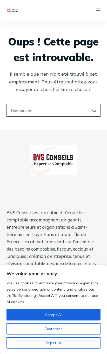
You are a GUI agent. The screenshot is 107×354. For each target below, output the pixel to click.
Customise (54, 328)
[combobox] (47, 110)
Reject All (53, 342)
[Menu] (98, 10)
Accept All (53, 314)
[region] (53, 309)
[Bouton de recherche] (94, 110)
